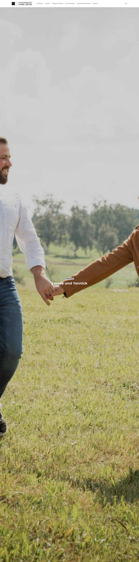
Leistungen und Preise (83, 3)
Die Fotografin (69, 3)
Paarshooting (69, 278)
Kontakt (95, 3)
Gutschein (40, 3)
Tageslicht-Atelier (57, 3)
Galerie (47, 3)
